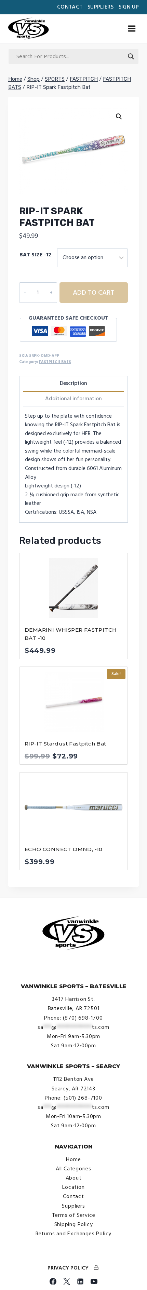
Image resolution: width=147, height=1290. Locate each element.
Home (73, 1159)
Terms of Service (73, 1215)
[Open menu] (131, 29)
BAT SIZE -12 (35, 254)
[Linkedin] (80, 1281)
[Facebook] (53, 1281)
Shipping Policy (73, 1224)
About (74, 1178)
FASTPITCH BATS (55, 361)
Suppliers (100, 7)
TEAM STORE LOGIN (96, 1268)
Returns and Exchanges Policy (73, 1233)
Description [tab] (73, 383)
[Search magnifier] (131, 56)
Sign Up (129, 7)
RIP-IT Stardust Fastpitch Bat (65, 743)
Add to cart (93, 292)
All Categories (73, 1168)
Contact (69, 7)
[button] (119, 116)
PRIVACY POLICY (68, 1268)
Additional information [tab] (73, 398)
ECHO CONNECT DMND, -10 (64, 849)
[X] (67, 1281)
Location (73, 1187)
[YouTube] (94, 1281)
